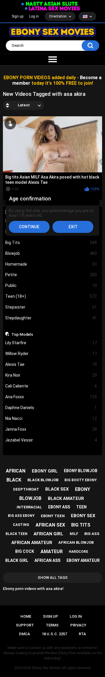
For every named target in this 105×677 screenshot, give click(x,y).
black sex (57, 489)
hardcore (78, 552)
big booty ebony (80, 480)
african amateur (31, 542)
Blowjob (51, 253)
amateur (52, 551)
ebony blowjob (80, 470)
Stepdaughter (51, 318)
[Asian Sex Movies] (49, 4)
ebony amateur (83, 560)
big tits (80, 525)
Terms (52, 625)
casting (21, 525)
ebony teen (53, 516)
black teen (16, 534)
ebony (82, 489)
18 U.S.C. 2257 (54, 634)
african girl (48, 533)
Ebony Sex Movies (46, 668)
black (13, 480)
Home (25, 616)
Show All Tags (53, 577)
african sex (50, 525)
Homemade (51, 264)
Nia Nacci (51, 418)
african (15, 471)
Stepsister (51, 307)
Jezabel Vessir (51, 440)
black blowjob (42, 480)
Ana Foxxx (51, 396)
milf (74, 534)
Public (51, 285)
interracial (29, 507)
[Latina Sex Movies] (52, 8)
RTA (82, 634)
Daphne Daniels (51, 407)
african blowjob (76, 542)
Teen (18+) (51, 296)
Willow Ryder (51, 353)
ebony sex (83, 515)
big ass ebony (21, 516)
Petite (51, 274)
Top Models (22, 334)
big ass (91, 533)
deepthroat (26, 489)
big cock (24, 551)
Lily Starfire (51, 342)
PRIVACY (78, 625)
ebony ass (59, 507)
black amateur (66, 498)
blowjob (30, 498)
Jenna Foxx (51, 429)
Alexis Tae (51, 364)
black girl (16, 560)
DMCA (24, 634)
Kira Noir (51, 375)
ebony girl (45, 471)
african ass (47, 560)
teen (81, 507)
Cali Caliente (51, 386)
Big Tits (51, 242)
